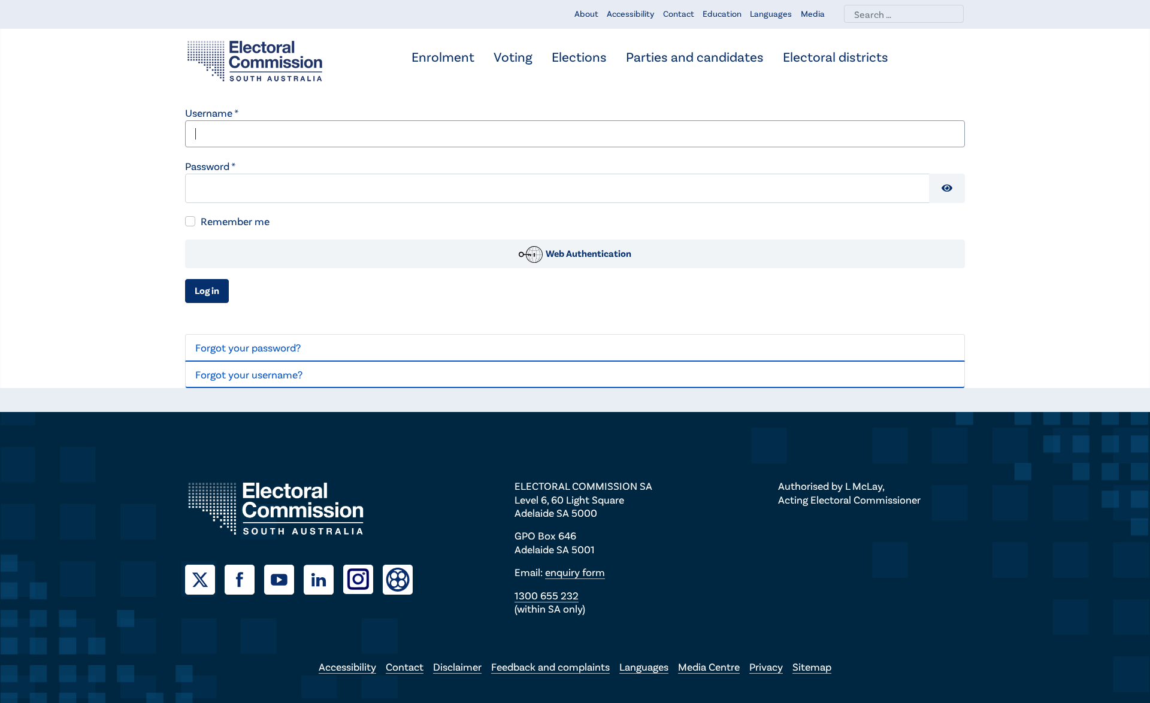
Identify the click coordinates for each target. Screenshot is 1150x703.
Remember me (235, 221)
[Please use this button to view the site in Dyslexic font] (398, 578)
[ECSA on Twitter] (205, 577)
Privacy (766, 666)
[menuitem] (442, 58)
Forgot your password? (248, 347)
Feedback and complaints (550, 666)
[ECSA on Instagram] (363, 577)
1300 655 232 (547, 595)
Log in (207, 290)
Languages (771, 13)
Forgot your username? (248, 374)
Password (210, 165)
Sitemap (811, 666)
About (586, 13)
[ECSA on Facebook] (244, 577)
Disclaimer (457, 666)
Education (722, 13)
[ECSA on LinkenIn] (323, 577)
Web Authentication (587, 253)
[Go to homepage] (255, 59)
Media (813, 13)
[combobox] (904, 14)
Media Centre (709, 666)
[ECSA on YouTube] (284, 577)
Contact (678, 13)
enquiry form (575, 571)
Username (211, 112)
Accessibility (630, 13)
